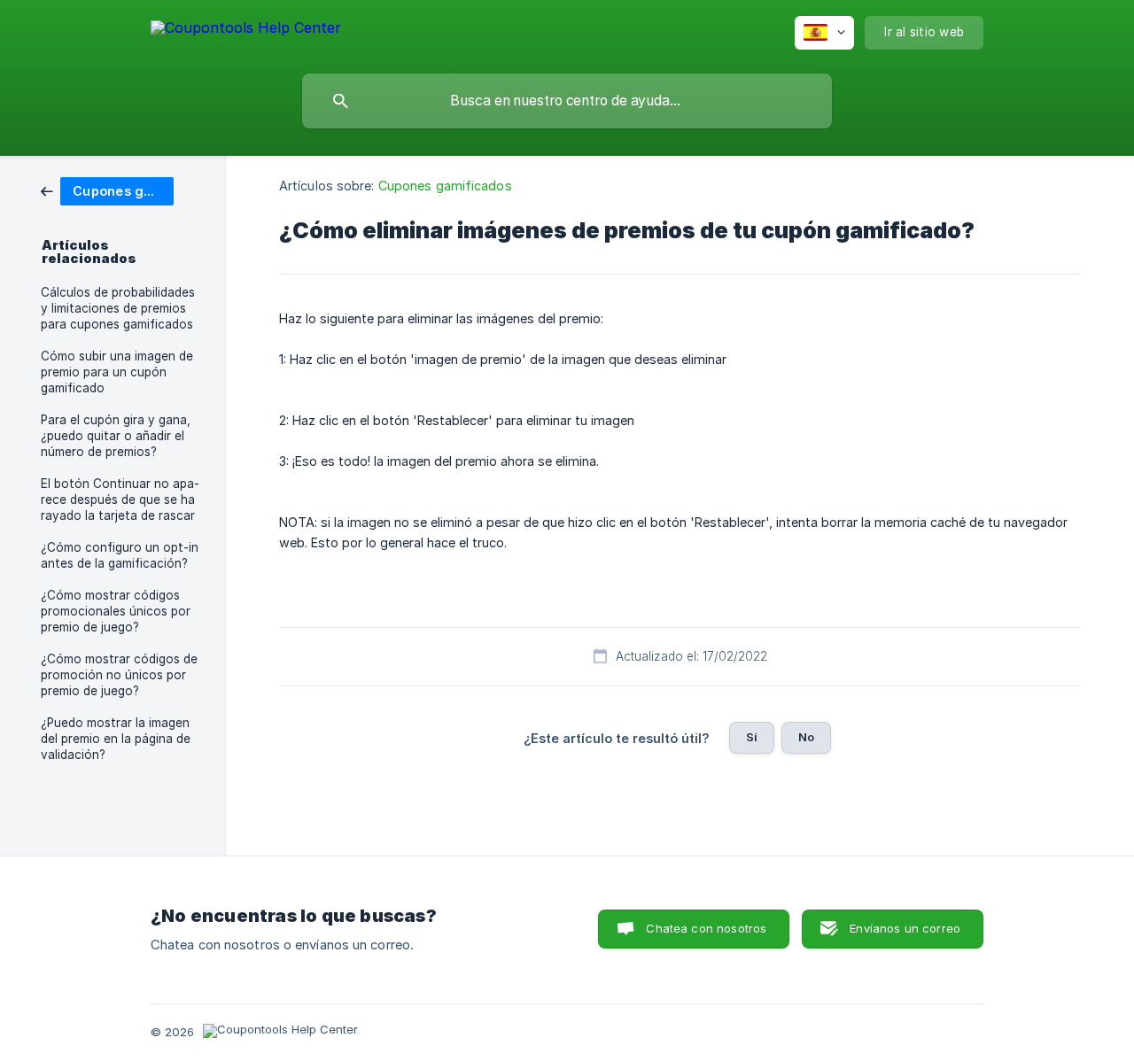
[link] (107, 190)
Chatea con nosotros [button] (706, 928)
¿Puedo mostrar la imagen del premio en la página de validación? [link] (115, 739)
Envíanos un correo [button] (905, 928)
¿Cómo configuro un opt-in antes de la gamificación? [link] (119, 555)
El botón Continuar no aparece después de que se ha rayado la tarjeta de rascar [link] (120, 499)
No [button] (806, 737)
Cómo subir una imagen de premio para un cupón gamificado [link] (117, 372)
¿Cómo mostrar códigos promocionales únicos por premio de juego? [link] (115, 611)
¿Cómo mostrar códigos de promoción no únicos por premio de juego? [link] (119, 675)
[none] (246, 30)
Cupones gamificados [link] (445, 185)
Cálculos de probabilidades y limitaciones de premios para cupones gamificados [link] (118, 308)
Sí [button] (751, 737)
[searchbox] (567, 101)
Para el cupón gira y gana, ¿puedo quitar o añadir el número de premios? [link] (115, 436)
